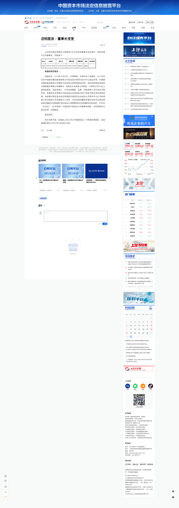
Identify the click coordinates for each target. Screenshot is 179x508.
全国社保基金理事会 (131, 425)
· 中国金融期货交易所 (141, 431)
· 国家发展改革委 (134, 416)
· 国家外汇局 (136, 423)
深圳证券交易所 (130, 427)
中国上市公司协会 (130, 437)
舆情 (124, 28)
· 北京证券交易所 (140, 427)
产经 (83, 28)
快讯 (36, 28)
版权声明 (143, 464)
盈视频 (94, 28)
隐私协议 (150, 464)
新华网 (127, 416)
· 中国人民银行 (138, 418)
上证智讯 (43, 46)
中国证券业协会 (130, 435)
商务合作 (135, 464)
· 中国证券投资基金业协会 (144, 437)
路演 (114, 28)
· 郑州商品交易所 (140, 429)
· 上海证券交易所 (142, 425)
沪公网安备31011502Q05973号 (134, 478)
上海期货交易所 (130, 429)
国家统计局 (128, 423)
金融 (64, 28)
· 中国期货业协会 (140, 435)
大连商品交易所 (130, 431)
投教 (133, 28)
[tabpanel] (139, 167)
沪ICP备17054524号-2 (131, 475)
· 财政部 (142, 416)
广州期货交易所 (130, 433)
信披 (104, 28)
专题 (143, 28)
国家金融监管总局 (130, 421)
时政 (45, 28)
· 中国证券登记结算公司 (142, 433)
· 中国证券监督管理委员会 (144, 421)
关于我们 (128, 464)
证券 (55, 28)
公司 (74, 28)
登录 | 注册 (149, 22)
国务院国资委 (129, 418)
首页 (26, 28)
